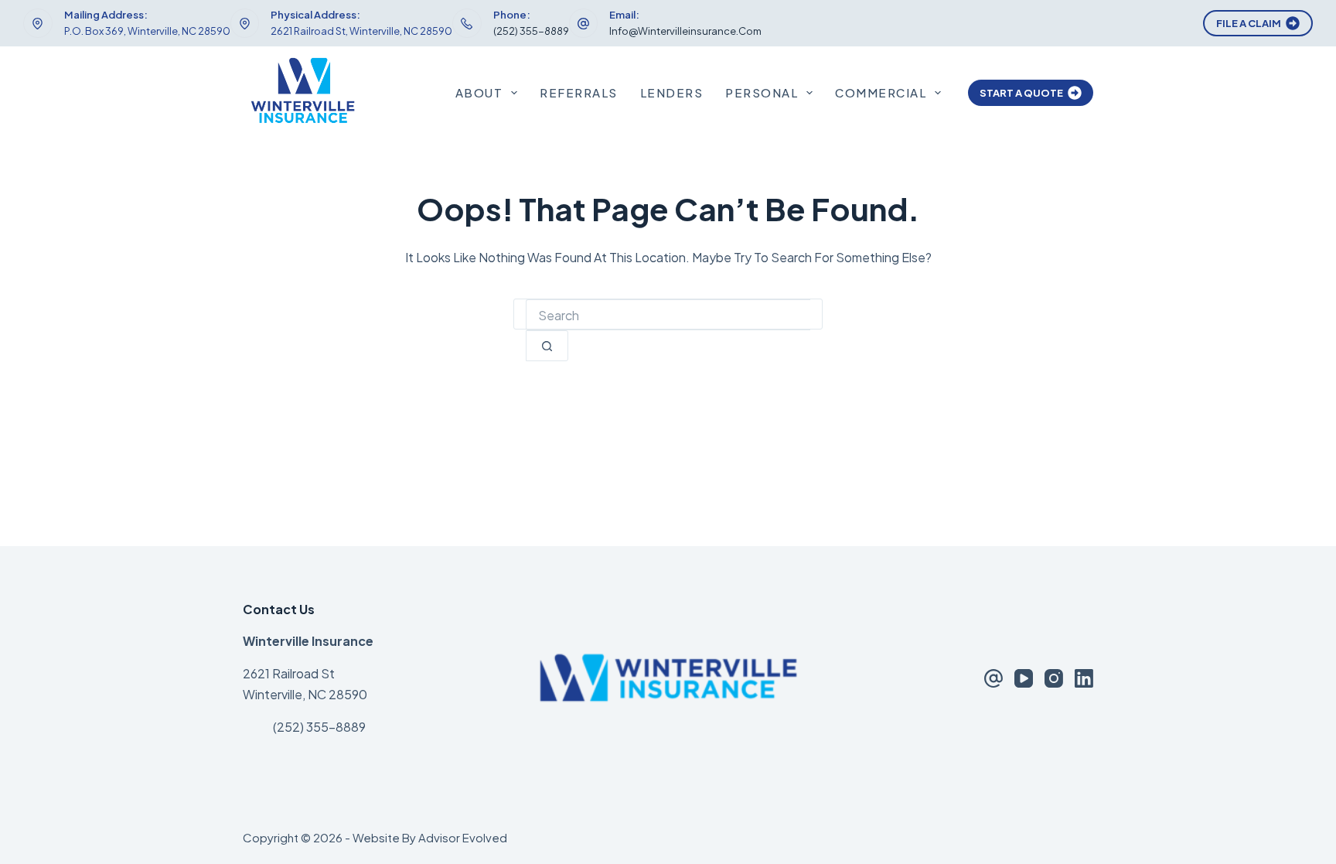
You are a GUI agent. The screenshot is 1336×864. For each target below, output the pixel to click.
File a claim (1248, 23)
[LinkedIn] (1084, 678)
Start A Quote (1021, 93)
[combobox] (668, 314)
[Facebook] (993, 678)
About (479, 92)
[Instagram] (1054, 678)
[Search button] (547, 345)
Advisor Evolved (462, 837)
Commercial (880, 92)
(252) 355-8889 (531, 31)
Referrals (579, 92)
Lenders (672, 92)
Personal (761, 92)
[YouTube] (1023, 678)
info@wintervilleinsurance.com (685, 31)
